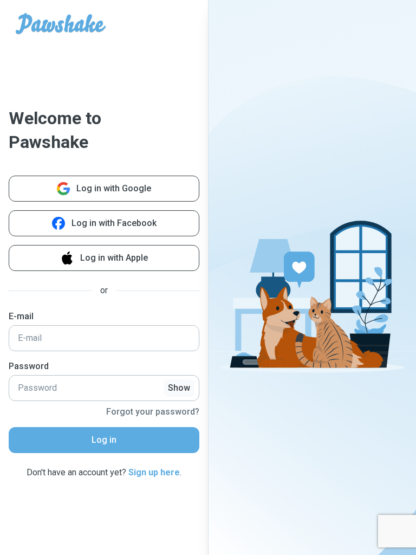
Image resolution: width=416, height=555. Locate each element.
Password (29, 366)
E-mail (21, 316)
